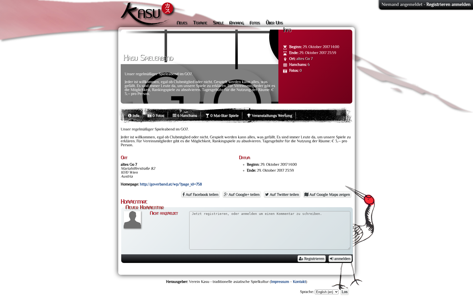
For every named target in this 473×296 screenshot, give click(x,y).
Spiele (218, 23)
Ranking (236, 23)
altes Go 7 (304, 59)
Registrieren (313, 259)
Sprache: (307, 292)
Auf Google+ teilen (244, 195)
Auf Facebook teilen (202, 195)
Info (135, 116)
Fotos (255, 23)
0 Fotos (158, 116)
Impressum (280, 282)
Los (345, 292)
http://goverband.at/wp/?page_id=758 (171, 184)
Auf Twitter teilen (284, 195)
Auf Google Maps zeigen (329, 195)
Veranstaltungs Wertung (271, 116)
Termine (200, 23)
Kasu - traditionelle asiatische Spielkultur (148, 14)
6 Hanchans (186, 116)
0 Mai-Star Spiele (224, 116)
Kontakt (299, 282)
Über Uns (274, 23)
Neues (182, 23)
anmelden (342, 259)
